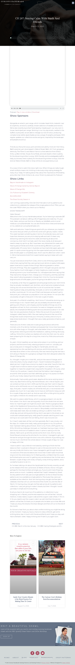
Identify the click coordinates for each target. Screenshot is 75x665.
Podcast (34, 658)
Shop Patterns (63, 658)
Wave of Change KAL (17, 189)
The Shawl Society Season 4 (20, 199)
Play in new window (24, 112)
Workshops (47, 658)
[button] (73, 3)
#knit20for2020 (15, 196)
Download (35, 112)
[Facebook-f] (32, 653)
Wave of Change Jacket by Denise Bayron (25, 186)
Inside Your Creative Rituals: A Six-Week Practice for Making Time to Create (23, 599)
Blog (24, 658)
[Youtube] (43, 653)
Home (7, 658)
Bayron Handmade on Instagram (22, 182)
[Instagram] (37, 653)
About (16, 658)
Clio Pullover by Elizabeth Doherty (22, 192)
